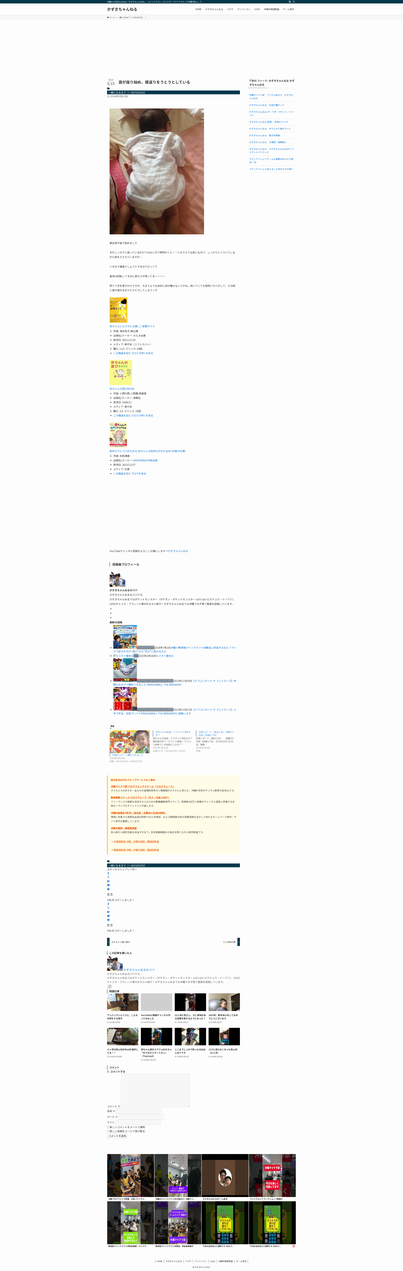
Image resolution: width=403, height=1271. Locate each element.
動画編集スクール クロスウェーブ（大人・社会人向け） (140, 797)
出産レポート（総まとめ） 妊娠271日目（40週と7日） (216, 733)
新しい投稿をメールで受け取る (127, 1131)
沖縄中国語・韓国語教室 (124, 828)
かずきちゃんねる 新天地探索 (264, 135)
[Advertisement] (201, 44)
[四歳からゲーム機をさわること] (130, 741)
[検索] (294, 1)
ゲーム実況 (241, 1261)
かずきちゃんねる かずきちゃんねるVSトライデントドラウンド (271, 150)
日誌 (136, 656)
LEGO (212, 1261)
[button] (108, 873)
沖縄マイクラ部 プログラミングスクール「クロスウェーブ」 (143, 786)
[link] (110, 987)
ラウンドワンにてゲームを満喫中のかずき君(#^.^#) (271, 160)
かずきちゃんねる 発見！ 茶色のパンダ (268, 121)
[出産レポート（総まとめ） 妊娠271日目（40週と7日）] (217, 741)
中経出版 (152, 460)
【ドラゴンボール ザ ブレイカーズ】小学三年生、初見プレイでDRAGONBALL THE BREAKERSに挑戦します (174, 711)
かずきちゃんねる (122, 9)
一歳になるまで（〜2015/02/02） (127, 92)
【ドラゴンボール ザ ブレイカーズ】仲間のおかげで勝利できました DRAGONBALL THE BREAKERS (174, 682)
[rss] (290, 1)
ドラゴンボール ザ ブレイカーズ (155, 681)
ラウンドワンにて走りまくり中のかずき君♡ (271, 169)
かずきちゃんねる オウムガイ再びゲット (270, 128)
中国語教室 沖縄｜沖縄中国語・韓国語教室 (136, 841)
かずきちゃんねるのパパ (139, 970)
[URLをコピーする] (110, 895)
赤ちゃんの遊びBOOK (122, 389)
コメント (113, 1106)
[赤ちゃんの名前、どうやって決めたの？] (174, 741)
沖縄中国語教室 (226, 1261)
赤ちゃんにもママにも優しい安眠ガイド (132, 326)
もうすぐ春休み (165, 656)
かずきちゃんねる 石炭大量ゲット (266, 105)
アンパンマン (201, 1261)
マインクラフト (146, 647)
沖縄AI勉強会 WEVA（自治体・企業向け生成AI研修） (139, 812)
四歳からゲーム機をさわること (127, 754)
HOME (159, 1261)
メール (112, 1116)
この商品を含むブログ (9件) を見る (133, 353)
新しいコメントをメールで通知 (127, 1127)
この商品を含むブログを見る (129, 473)
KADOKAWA (139, 460)
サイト (111, 1122)
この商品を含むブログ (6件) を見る (133, 415)
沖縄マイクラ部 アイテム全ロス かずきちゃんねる (271, 96)
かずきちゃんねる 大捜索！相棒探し (268, 142)
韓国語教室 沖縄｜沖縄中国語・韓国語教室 (136, 849)
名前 (111, 1111)
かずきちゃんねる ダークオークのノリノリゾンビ (271, 113)
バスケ (188, 1261)
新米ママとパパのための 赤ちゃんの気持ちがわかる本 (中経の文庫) (148, 451)
